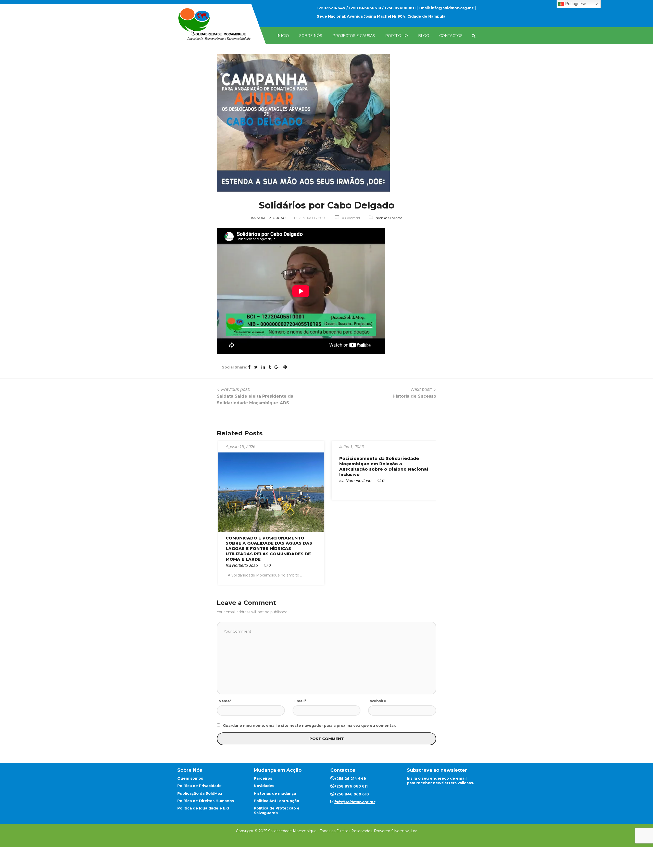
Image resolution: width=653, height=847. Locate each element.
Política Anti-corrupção (276, 801)
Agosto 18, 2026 (240, 447)
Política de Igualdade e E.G (203, 808)
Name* (225, 701)
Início (283, 35)
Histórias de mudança (275, 793)
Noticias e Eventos (389, 218)
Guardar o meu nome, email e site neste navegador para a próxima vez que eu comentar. (309, 725)
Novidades (264, 785)
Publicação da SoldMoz (199, 793)
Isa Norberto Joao (268, 218)
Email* (300, 701)
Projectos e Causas (353, 35)
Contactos (450, 35)
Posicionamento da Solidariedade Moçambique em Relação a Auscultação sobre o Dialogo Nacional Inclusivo (383, 466)
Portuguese (575, 4)
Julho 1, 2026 (351, 447)
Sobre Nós (310, 35)
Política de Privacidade (199, 785)
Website (378, 701)
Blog (423, 35)
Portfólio (396, 35)
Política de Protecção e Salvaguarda (276, 810)
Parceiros (263, 778)
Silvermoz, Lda (404, 831)
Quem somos (190, 778)
